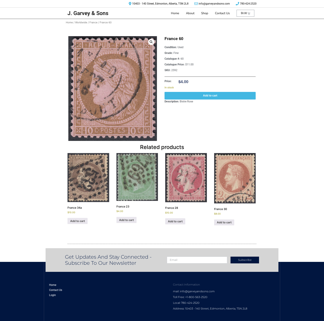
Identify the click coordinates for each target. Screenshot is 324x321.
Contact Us (222, 13)
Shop (204, 13)
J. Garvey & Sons (88, 13)
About (190, 13)
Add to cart (210, 95)
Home (175, 13)
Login (52, 295)
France (93, 22)
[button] (151, 42)
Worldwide (81, 22)
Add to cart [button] (77, 221)
